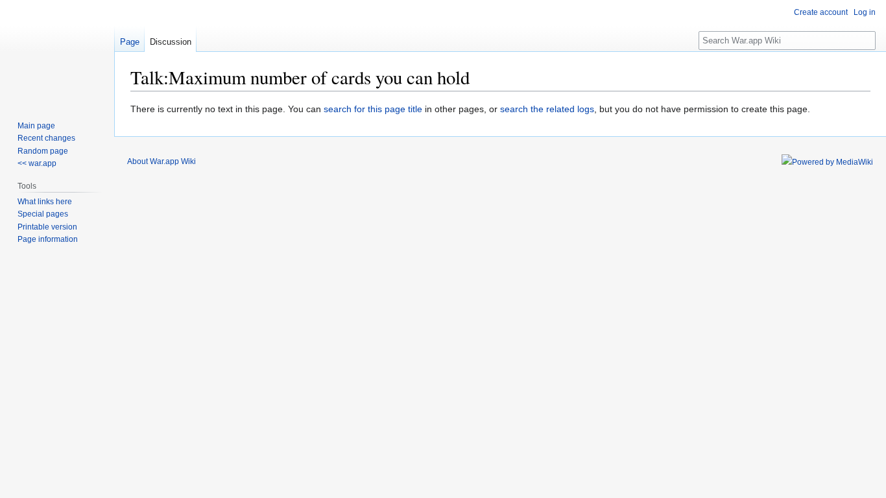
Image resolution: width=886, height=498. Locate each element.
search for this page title (373, 109)
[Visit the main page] (57, 52)
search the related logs (547, 109)
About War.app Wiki (161, 161)
